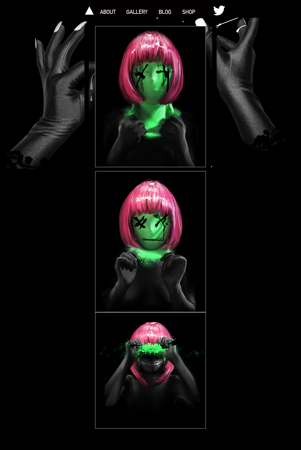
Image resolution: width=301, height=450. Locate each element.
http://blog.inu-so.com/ (165, 10)
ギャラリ (136, 10)
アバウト (108, 10)
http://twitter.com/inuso (216, 10)
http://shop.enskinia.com (191, 10)
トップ (88, 10)
